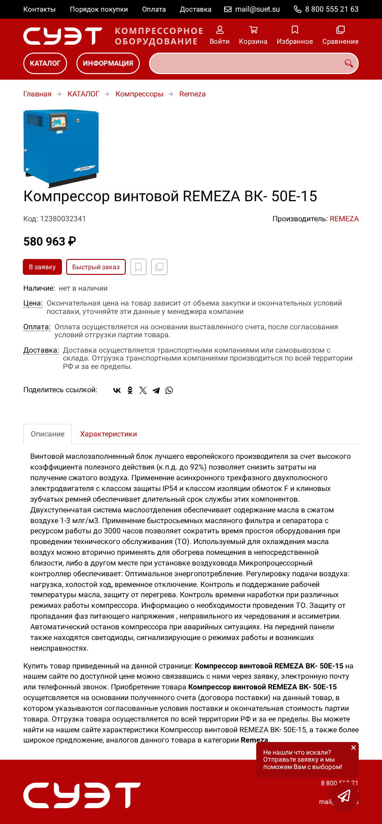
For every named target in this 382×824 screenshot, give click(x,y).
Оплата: (37, 327)
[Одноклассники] (130, 390)
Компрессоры (140, 93)
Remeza (192, 93)
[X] (143, 390)
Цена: (33, 303)
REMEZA (344, 218)
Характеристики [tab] (108, 433)
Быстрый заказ (96, 267)
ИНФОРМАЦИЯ (108, 63)
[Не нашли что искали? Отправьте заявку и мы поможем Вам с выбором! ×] (345, 796)
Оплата (154, 9)
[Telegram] (156, 390)
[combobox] (254, 63)
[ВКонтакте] (117, 390)
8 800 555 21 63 (332, 9)
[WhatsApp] (169, 390)
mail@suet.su (257, 9)
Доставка (195, 9)
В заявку (42, 267)
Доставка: (41, 350)
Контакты (39, 9)
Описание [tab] (47, 433)
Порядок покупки (99, 9)
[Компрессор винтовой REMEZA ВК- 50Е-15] (191, 148)
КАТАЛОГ (45, 63)
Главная (37, 93)
